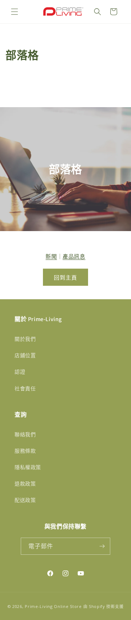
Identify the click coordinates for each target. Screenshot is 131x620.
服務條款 (25, 450)
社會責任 (25, 388)
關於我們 (25, 338)
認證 (20, 371)
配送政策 (25, 499)
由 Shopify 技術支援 (103, 606)
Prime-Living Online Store (53, 606)
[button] (15, 12)
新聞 (51, 256)
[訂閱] (102, 546)
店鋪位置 (25, 355)
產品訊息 (74, 256)
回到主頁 (65, 277)
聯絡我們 (25, 434)
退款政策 (25, 483)
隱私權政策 (28, 467)
